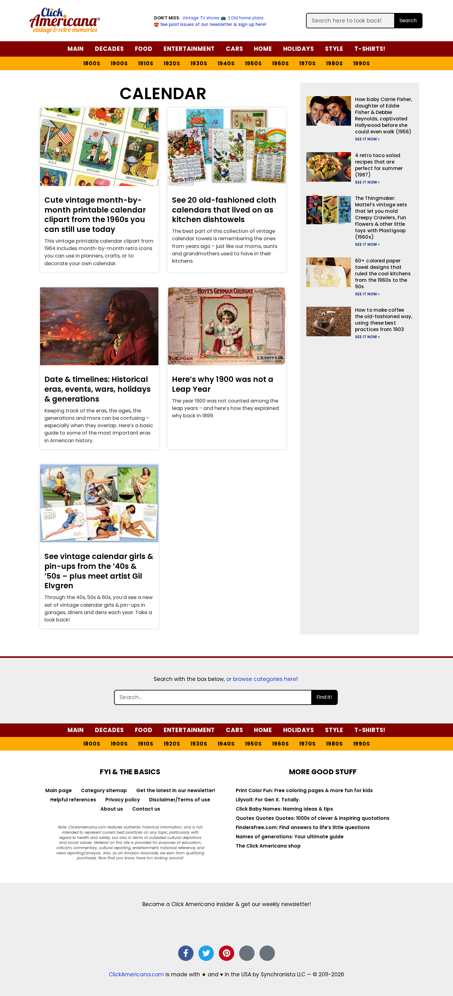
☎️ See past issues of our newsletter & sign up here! (210, 24)
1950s (253, 63)
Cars (234, 49)
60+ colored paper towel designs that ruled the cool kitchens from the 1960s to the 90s (383, 273)
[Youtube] (267, 953)
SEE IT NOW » (367, 139)
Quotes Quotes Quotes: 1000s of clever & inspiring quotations (313, 818)
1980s (334, 63)
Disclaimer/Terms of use (179, 799)
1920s (172, 63)
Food (144, 49)
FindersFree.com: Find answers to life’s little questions (303, 827)
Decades (109, 49)
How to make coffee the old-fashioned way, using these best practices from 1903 (383, 320)
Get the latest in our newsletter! (175, 790)
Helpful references (73, 799)
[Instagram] (247, 953)
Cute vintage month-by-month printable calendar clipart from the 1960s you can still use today (95, 215)
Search (408, 20)
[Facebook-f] (186, 953)
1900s (119, 63)
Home (263, 49)
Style (334, 49)
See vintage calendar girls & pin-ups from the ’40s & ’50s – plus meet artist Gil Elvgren (98, 571)
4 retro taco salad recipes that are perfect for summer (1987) (379, 165)
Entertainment (189, 49)
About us (111, 809)
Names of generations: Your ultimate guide (290, 836)
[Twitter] (206, 953)
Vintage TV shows (200, 18)
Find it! (324, 697)
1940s (226, 63)
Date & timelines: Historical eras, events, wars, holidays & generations (97, 389)
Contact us (146, 809)
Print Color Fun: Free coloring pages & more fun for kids (304, 790)
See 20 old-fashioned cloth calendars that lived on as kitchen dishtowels (224, 210)
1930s (198, 63)
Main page (58, 790)
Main (75, 49)
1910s (145, 63)
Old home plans (247, 18)
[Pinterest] (226, 953)
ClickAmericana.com (136, 974)
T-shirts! (370, 49)
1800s (91, 63)
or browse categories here (261, 679)
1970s (307, 63)
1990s (361, 63)
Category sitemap (104, 790)
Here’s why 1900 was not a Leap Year (222, 384)
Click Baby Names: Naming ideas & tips (284, 809)
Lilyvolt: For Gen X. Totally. (268, 799)
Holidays (298, 49)
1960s (280, 63)
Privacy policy (122, 799)
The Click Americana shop (268, 846)
